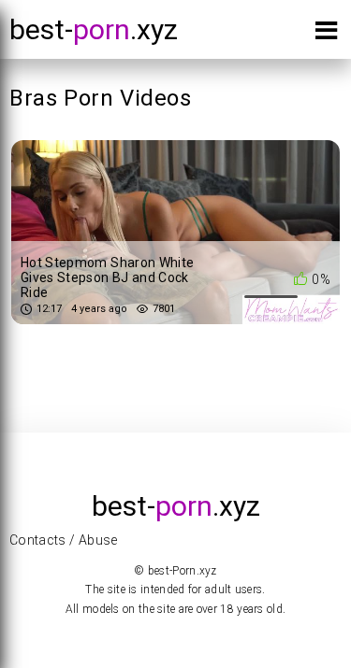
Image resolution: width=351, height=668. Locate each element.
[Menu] (326, 34)
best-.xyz (93, 29)
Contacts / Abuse (63, 540)
